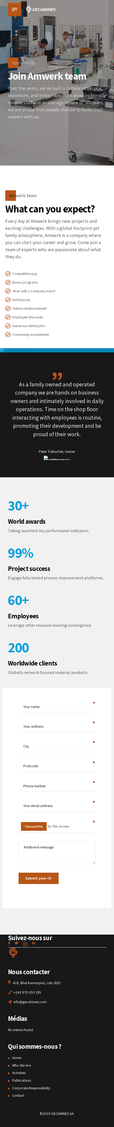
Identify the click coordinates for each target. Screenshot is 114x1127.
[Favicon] (13, 953)
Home (16, 1057)
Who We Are (21, 1065)
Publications (21, 1080)
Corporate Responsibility (31, 1088)
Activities (19, 1072)
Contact (18, 1095)
